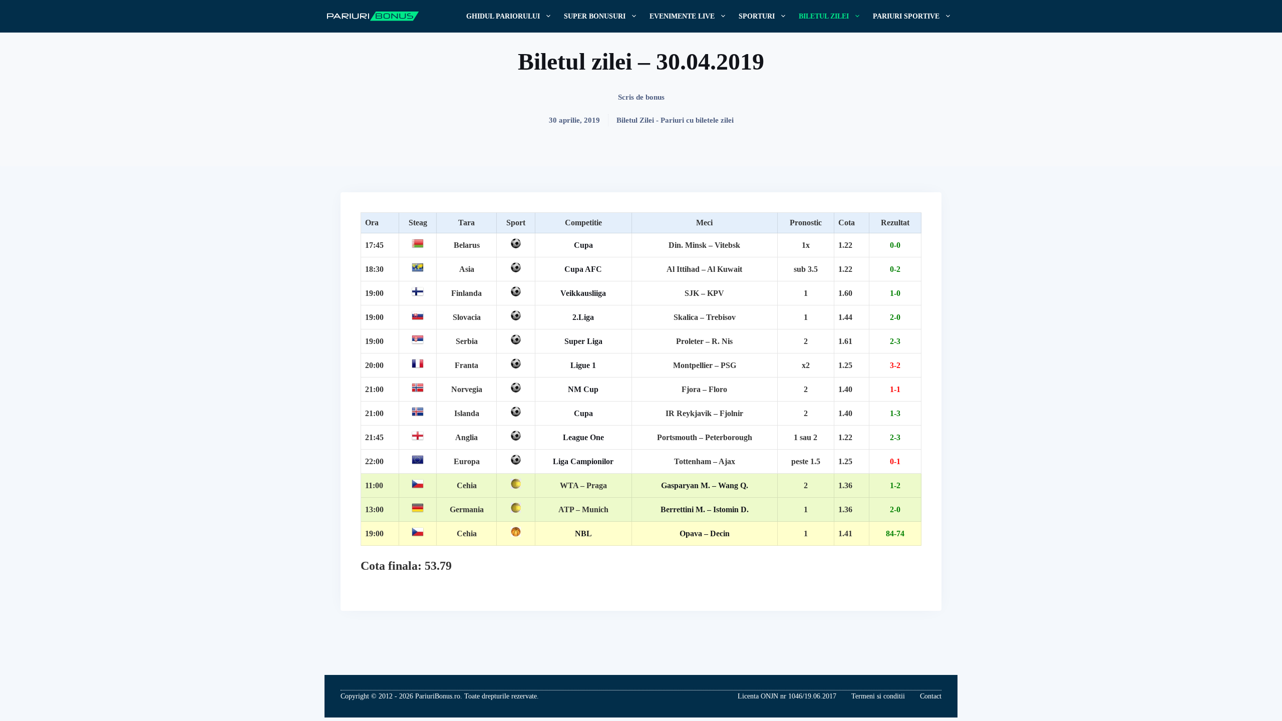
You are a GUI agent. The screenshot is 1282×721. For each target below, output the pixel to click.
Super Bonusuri (594, 16)
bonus (655, 97)
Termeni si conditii (878, 696)
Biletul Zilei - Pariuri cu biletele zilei (675, 120)
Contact (930, 696)
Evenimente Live (682, 16)
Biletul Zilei (824, 16)
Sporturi (757, 16)
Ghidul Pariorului (503, 16)
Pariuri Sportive (906, 16)
